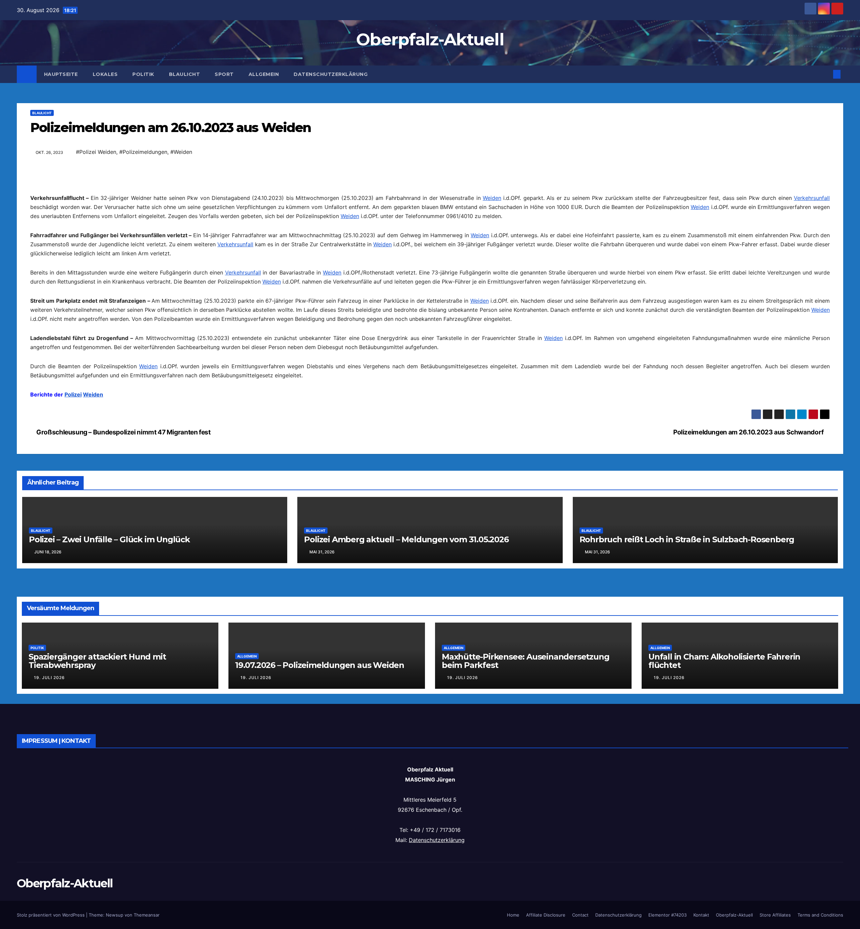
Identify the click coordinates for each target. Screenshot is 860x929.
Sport (224, 74)
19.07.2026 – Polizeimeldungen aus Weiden (319, 880)
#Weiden (181, 152)
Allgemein (264, 74)
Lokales (105, 74)
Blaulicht (184, 74)
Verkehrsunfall (812, 305)
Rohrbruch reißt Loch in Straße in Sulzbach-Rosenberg (686, 754)
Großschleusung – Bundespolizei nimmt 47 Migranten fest (123, 647)
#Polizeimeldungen (143, 152)
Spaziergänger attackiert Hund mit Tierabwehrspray (97, 876)
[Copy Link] (430, 222)
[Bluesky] (430, 190)
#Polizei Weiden (96, 152)
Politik (143, 74)
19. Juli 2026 (49, 892)
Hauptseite (61, 74)
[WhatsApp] (430, 201)
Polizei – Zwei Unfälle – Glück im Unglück (109, 754)
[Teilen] (430, 276)
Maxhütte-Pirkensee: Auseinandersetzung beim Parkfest (525, 876)
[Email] (430, 179)
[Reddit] (430, 233)
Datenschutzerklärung (331, 74)
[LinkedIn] (430, 212)
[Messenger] (430, 265)
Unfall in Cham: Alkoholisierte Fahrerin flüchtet (724, 876)
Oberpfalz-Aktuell (430, 39)
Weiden (492, 305)
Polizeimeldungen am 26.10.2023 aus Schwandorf (749, 647)
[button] (826, 74)
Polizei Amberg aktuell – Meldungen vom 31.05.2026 (406, 754)
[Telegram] (430, 255)
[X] (430, 244)
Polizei (73, 502)
